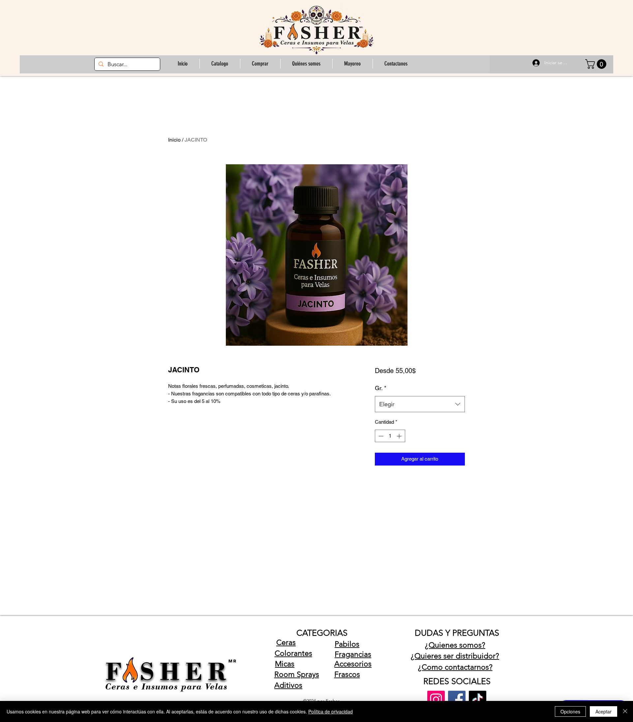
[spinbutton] (389, 436)
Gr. (380, 388)
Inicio (174, 140)
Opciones (570, 711)
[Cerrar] (625, 711)
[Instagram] (436, 699)
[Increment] (399, 436)
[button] (260, 63)
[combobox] (420, 404)
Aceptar (603, 711)
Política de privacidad (330, 711)
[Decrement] (380, 436)
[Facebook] (457, 699)
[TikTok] (477, 699)
